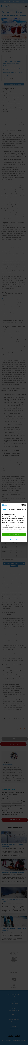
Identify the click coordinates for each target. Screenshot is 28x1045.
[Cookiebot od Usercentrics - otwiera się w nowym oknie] (20, 505)
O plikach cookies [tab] (21, 509)
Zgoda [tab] (4, 509)
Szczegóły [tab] (12, 509)
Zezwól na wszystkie (14, 534)
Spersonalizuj (13, 539)
